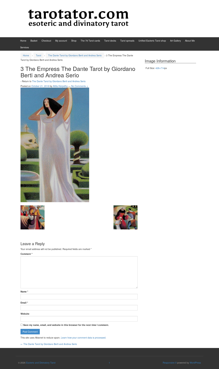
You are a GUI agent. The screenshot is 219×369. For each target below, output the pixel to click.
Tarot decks (110, 40)
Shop (73, 40)
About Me (190, 40)
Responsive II (170, 362)
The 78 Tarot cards (90, 40)
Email (24, 302)
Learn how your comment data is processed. (83, 337)
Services (24, 47)
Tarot (38, 55)
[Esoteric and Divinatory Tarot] (78, 18)
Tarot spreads (127, 40)
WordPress (195, 362)
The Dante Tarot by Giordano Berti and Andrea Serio (75, 55)
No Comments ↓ (79, 86)
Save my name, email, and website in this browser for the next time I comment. (66, 324)
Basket (33, 40)
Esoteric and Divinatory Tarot (40, 362)
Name (24, 291)
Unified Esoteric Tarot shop (152, 40)
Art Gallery (175, 40)
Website (25, 313)
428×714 (160, 68)
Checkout (46, 40)
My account (61, 40)
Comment (26, 253)
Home (23, 40)
